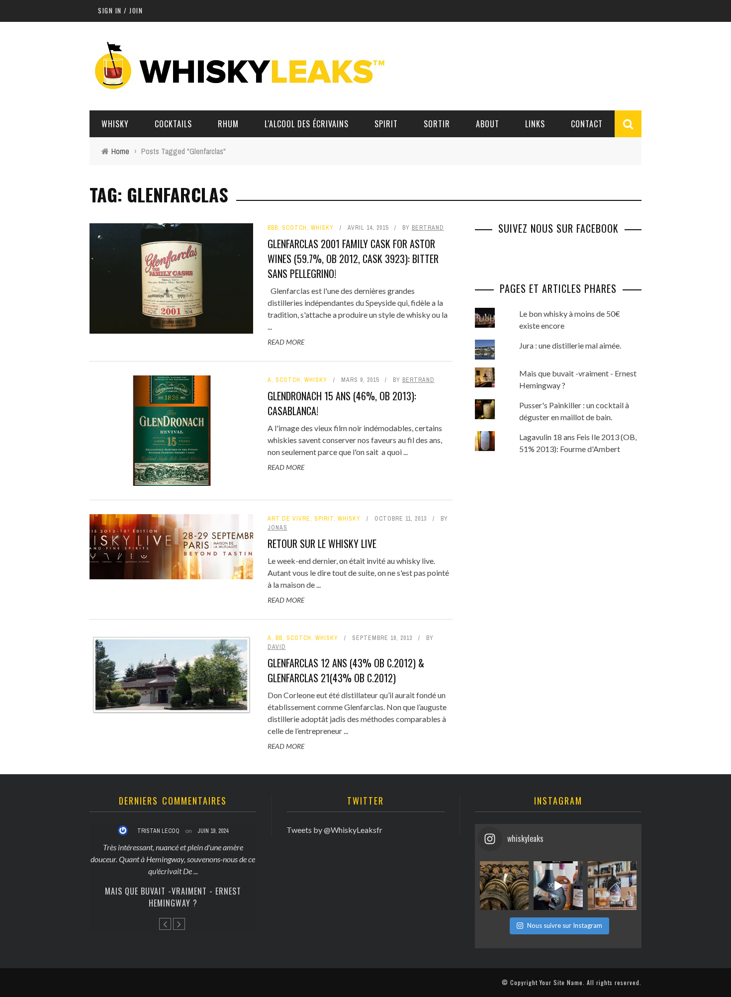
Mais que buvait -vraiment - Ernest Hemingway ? (173, 897)
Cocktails (173, 124)
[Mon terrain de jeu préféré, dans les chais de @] (504, 885)
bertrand (428, 228)
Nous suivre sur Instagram (564, 925)
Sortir (437, 124)
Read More (286, 342)
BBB (273, 228)
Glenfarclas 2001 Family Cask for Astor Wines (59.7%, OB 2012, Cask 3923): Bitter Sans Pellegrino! (353, 258)
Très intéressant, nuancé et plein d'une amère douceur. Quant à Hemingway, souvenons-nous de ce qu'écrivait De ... (173, 859)
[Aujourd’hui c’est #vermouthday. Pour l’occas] (612, 885)
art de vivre (289, 519)
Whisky (115, 124)
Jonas (277, 528)
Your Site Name (561, 982)
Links (535, 124)
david (277, 647)
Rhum (228, 124)
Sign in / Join (120, 10)
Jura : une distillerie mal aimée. (570, 345)
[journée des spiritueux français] (558, 885)
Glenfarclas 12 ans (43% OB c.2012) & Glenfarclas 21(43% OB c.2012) (346, 670)
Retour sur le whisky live (322, 543)
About (487, 124)
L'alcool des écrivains (307, 124)
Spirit (386, 124)
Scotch (294, 228)
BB (278, 638)
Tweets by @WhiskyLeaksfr (334, 829)
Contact (587, 124)
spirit (324, 519)
